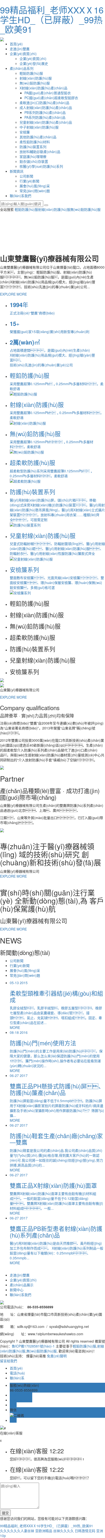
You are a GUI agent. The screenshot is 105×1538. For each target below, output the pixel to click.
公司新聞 (26, 176)
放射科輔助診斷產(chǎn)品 (40, 151)
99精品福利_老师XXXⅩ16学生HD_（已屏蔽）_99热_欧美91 (52, 19)
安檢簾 (25, 132)
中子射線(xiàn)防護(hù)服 (39, 127)
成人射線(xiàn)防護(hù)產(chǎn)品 (46, 107)
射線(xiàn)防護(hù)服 (36, 78)
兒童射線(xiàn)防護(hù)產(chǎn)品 (46, 122)
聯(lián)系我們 (20, 195)
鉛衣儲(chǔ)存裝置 (34, 161)
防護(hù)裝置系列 (33, 146)
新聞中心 (16, 1289)
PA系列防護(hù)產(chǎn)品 (44, 117)
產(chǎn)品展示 (21, 1284)
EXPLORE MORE (13, 294)
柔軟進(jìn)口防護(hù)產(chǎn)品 (44, 102)
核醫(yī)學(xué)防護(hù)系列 (41, 166)
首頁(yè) (16, 43)
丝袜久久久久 (63, 1530)
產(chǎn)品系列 (21, 68)
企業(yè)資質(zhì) (23, 53)
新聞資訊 (16, 171)
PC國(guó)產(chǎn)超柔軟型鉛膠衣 (51, 97)
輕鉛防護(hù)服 (31, 73)
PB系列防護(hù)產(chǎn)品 (45, 112)
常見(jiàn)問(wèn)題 (35, 190)
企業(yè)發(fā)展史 (34, 63)
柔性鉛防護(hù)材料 (35, 141)
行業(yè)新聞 (29, 181)
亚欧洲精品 (43, 1530)
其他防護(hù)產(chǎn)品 (38, 136)
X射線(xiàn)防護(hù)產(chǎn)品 (43, 87)
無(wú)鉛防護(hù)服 (35, 83)
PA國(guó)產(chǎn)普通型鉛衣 (47, 92)
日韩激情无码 (85, 1530)
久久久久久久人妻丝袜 (17, 1530)
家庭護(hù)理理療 (33, 156)
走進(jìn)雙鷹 (20, 48)
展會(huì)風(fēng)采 (35, 185)
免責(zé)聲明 (57, 1355)
